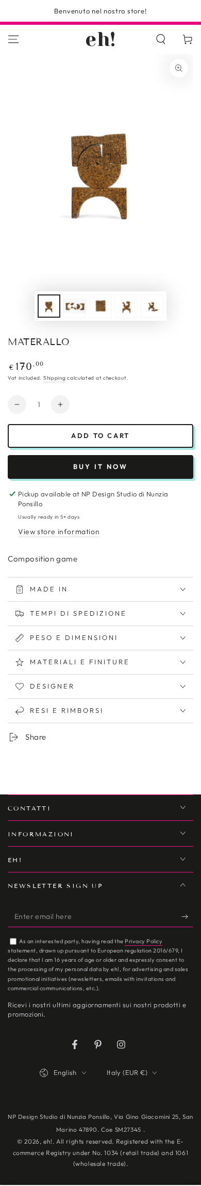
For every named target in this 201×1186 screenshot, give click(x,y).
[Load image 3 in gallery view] (100, 306)
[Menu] (13, 39)
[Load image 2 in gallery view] (74, 306)
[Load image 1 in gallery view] (49, 306)
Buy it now (100, 466)
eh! (48, 1141)
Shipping (54, 377)
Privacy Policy (143, 941)
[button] (160, 39)
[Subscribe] (187, 917)
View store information (58, 531)
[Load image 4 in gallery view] (126, 306)
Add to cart (100, 435)
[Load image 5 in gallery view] (152, 306)
